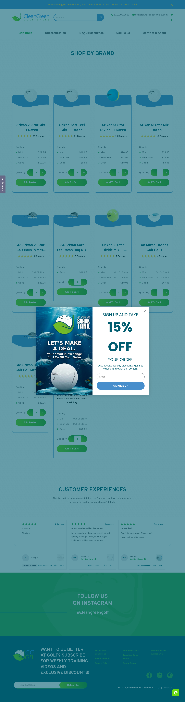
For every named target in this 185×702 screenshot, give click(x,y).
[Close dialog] (145, 310)
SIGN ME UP (120, 385)
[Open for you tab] (175, 692)
